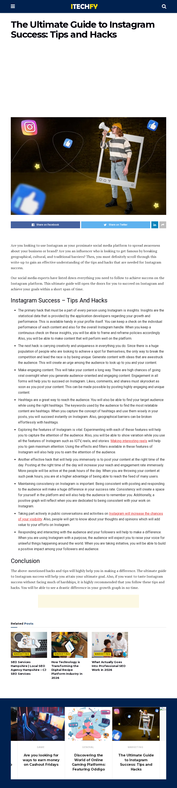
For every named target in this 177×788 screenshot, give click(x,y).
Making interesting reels (129, 441)
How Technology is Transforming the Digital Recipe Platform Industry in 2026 (66, 669)
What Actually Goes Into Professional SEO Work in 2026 (109, 665)
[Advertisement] (88, 80)
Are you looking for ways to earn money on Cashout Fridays (41, 760)
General (88, 747)
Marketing (21, 654)
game (40, 747)
